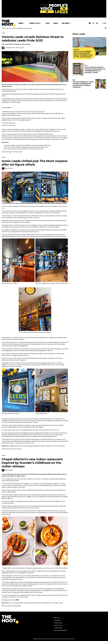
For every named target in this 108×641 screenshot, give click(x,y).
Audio (55, 23)
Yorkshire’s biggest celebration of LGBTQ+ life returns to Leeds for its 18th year (27, 145)
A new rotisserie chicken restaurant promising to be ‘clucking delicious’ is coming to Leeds (36, 603)
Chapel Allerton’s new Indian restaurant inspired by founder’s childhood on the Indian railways (37, 446)
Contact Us (57, 620)
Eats (48, 23)
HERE (17, 600)
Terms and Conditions (60, 630)
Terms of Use (58, 625)
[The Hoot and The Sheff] (9, 23)
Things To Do (34, 23)
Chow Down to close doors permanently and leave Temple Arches (23, 149)
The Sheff (65, 23)
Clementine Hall (9, 47)
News (21, 23)
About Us (57, 618)
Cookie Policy (58, 628)
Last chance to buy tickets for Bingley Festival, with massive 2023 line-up (26, 147)
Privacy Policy (58, 623)
